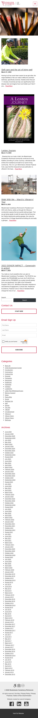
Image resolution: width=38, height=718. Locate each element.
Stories (7, 405)
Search (3, 297)
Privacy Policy (25, 693)
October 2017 (9, 628)
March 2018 (8, 618)
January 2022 (9, 522)
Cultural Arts (9, 374)
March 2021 (8, 543)
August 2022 (9, 507)
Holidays (8, 387)
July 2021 (8, 534)
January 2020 (9, 572)
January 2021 (9, 547)
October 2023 (9, 478)
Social (7, 399)
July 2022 (8, 509)
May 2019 (8, 589)
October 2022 (9, 503)
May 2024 (8, 463)
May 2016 (8, 664)
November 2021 (10, 526)
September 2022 (10, 505)
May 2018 (8, 614)
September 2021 (10, 530)
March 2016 (8, 668)
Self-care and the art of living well (16, 69)
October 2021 (9, 528)
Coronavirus (9, 372)
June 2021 (8, 536)
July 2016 (8, 660)
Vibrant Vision (9, 416)
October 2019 (9, 578)
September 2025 (10, 438)
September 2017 (10, 630)
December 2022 (10, 499)
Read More (8, 86)
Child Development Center (13, 368)
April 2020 (8, 566)
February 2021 (9, 545)
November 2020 (10, 551)
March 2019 (8, 593)
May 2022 (8, 513)
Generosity (8, 380)
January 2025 (9, 446)
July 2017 (8, 635)
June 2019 (8, 586)
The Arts (7, 408)
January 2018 (9, 622)
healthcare (8, 382)
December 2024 (10, 448)
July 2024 (8, 459)
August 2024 (9, 457)
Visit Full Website (18, 713)
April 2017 (8, 641)
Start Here (19, 311)
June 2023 (8, 486)
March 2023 (8, 492)
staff (6, 403)
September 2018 (10, 605)
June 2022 (8, 511)
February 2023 (9, 494)
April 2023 (8, 490)
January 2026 (9, 434)
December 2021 (10, 524)
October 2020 (9, 553)
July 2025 (8, 440)
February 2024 (9, 469)
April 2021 (8, 540)
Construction (9, 370)
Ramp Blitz (8, 397)
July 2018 (8, 609)
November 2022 (10, 501)
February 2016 (9, 670)
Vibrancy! (8, 414)
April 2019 (8, 591)
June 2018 (8, 612)
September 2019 (10, 580)
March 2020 (8, 568)
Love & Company (25, 699)
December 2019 (10, 574)
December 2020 (10, 549)
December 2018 (10, 599)
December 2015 (10, 674)
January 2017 (9, 647)
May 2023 (8, 488)
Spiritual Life (9, 401)
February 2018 (9, 620)
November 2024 (10, 451)
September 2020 (10, 555)
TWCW (7, 410)
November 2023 (10, 476)
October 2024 (9, 453)
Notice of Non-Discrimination (22, 696)
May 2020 (8, 563)
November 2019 (10, 576)
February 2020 (9, 570)
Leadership (8, 389)
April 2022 (8, 515)
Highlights (8, 385)
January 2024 (9, 471)
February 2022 (9, 520)
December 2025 (10, 436)
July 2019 (8, 584)
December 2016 (10, 649)
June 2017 (8, 637)
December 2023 (10, 474)
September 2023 (10, 480)
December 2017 (10, 624)
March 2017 (8, 643)
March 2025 (8, 444)
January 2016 (9, 672)
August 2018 (9, 607)
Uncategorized (9, 412)
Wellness (8, 420)
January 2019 (9, 597)
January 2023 (9, 497)
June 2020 (8, 561)
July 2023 (8, 484)
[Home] (10, 5)
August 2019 (9, 582)
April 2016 (8, 666)
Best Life (7, 366)
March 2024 (8, 467)
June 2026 (8, 432)
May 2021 (8, 538)
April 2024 (8, 465)
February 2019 (9, 595)
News (7, 395)
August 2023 (9, 482)
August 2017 (9, 632)
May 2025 (8, 442)
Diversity (7, 376)
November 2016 (10, 651)
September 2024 (10, 455)
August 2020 (9, 557)
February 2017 (9, 645)
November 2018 (10, 601)
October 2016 (9, 653)
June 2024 (8, 461)
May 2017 (8, 639)
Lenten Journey (8, 150)
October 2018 (9, 603)
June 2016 (8, 662)
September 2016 (10, 655)
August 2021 (9, 532)
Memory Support (10, 393)
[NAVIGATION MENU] (35, 4)
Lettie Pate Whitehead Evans (14, 391)
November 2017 (10, 626)
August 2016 (9, 658)
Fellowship (8, 378)
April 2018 (8, 616)
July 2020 (8, 559)
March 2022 (8, 517)
